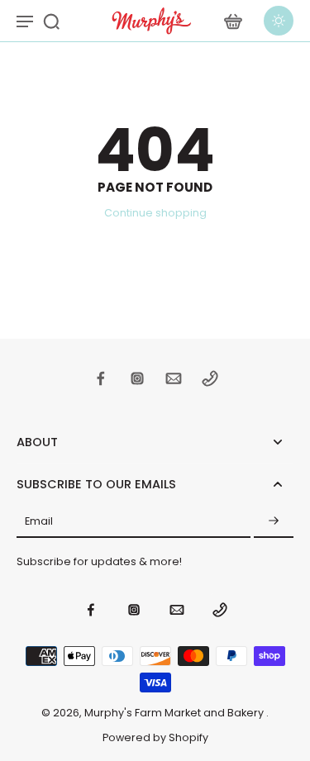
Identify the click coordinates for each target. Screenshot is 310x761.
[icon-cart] (232, 20)
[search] (51, 20)
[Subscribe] (273, 521)
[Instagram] (137, 378)
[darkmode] (278, 21)
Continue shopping (155, 213)
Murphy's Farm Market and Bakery (175, 713)
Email (39, 522)
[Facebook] (101, 378)
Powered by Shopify (155, 737)
